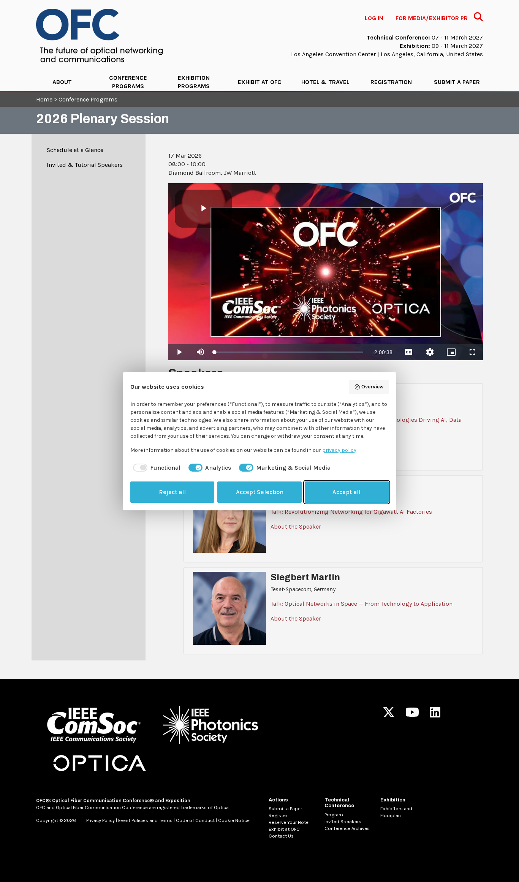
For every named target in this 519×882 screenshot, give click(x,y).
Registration (391, 82)
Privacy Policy (100, 820)
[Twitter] (388, 714)
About (62, 82)
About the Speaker (296, 526)
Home (44, 99)
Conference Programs (128, 82)
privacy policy (339, 450)
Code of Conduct (195, 820)
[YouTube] (412, 714)
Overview (372, 386)
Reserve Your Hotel (289, 822)
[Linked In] (435, 714)
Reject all (172, 492)
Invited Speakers (342, 821)
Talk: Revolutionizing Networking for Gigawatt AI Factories (351, 511)
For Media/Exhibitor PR (432, 18)
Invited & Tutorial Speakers (85, 164)
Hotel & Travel (325, 82)
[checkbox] (155, 467)
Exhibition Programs (194, 82)
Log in (374, 18)
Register (278, 815)
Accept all (346, 492)
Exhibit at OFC (260, 82)
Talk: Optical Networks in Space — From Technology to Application (362, 603)
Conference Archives (347, 828)
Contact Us (281, 836)
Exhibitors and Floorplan (396, 812)
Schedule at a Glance (75, 150)
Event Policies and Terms (145, 820)
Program (333, 814)
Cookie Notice (234, 820)
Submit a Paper (457, 82)
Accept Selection (259, 492)
